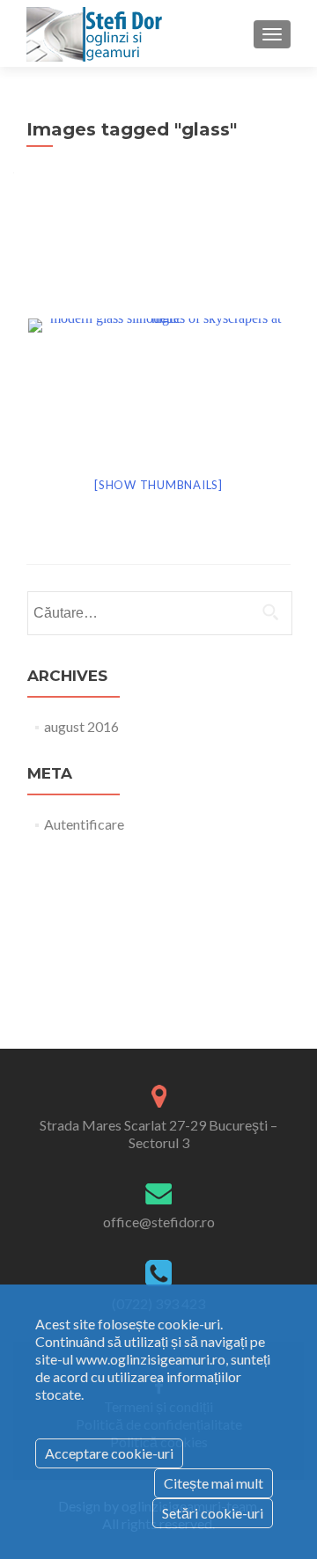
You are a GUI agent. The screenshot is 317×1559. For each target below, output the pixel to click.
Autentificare (84, 824)
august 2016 (81, 726)
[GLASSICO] (97, 33)
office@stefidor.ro (159, 1221)
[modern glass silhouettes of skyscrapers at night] (159, 324)
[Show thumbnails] (158, 485)
